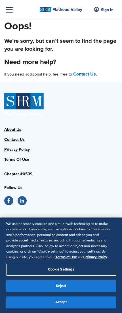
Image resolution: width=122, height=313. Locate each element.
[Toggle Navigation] (21, 10)
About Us (12, 129)
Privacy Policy (17, 149)
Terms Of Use (16, 159)
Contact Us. (85, 74)
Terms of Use (66, 257)
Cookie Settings (61, 269)
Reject (61, 286)
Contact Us (14, 139)
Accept (61, 302)
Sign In (107, 9)
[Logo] (61, 8)
